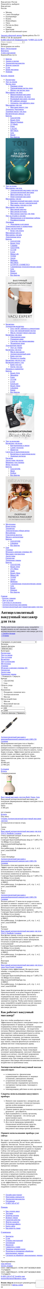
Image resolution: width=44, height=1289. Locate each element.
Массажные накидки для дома (22, 214)
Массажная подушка (18, 211)
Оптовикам (10, 1201)
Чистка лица (11, 84)
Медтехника (10, 524)
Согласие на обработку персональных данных (24, 1255)
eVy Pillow (14, 569)
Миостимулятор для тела (20, 195)
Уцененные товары (13, 560)
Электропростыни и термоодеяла (19, 226)
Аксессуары (10, 556)
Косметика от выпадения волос (22, 454)
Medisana (13, 260)
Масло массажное (17, 352)
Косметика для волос (14, 443)
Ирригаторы (11, 526)
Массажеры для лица (14, 92)
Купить (4, 771)
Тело (5, 688)
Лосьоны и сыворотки (14, 369)
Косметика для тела (13, 350)
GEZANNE (14, 248)
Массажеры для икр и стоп (21, 205)
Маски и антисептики (14, 537)
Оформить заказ (19, 1278)
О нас (8, 67)
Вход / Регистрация (8, 49)
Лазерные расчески (18, 456)
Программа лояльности (15, 1197)
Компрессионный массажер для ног (24, 201)
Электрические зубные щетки (18, 531)
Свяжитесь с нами (13, 1247)
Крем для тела (16, 356)
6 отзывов (5, 769)
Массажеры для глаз (14, 105)
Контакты (9, 1236)
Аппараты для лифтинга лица (22, 103)
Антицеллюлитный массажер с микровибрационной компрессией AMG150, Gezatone (19, 739)
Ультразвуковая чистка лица (21, 88)
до (2, 711)
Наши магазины (12, 70)
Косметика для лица (14, 335)
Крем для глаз (15, 365)
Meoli (12, 471)
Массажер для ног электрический (23, 203)
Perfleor (13, 473)
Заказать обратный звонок (11, 35)
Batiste (12, 390)
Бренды (9, 59)
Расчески (9, 458)
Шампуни (14, 450)
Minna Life (14, 254)
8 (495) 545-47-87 (12, 1203)
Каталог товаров (7, 76)
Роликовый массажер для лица (22, 99)
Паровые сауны (16, 86)
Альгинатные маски (14, 345)
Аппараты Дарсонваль (15, 109)
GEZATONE (15, 118)
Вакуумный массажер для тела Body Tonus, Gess (20, 797)
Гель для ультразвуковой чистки (23, 331)
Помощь (9, 72)
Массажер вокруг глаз (19, 107)
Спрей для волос (17, 448)
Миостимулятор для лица (20, 97)
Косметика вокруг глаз (15, 362)
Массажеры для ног (13, 199)
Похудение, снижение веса (14, 692)
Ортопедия (10, 558)
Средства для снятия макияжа (22, 341)
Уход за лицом (11, 82)
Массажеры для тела (14, 188)
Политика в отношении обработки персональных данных (19, 1252)
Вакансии (9, 1245)
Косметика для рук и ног (15, 360)
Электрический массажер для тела (24, 190)
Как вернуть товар (13, 1228)
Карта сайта (10, 1226)
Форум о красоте (12, 65)
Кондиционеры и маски (19, 445)
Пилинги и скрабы (17, 358)
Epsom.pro (14, 384)
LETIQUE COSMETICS (20, 265)
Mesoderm (14, 375)
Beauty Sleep (15, 386)
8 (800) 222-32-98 (35, 40)
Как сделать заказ (13, 1211)
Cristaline (13, 245)
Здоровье (9, 550)
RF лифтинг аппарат (18, 101)
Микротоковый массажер (20, 95)
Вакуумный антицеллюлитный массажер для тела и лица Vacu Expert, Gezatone (22, 966)
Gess (12, 133)
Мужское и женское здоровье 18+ (19, 552)
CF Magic (14, 124)
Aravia (12, 258)
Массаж (6, 697)
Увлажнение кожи (17, 343)
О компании (6, 1232)
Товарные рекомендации (15, 1249)
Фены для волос (12, 465)
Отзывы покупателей (14, 1240)
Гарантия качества (13, 1220)
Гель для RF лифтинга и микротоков (25, 328)
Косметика (10, 324)
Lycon (12, 252)
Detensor (13, 273)
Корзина (10, 1278)
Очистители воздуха (14, 535)
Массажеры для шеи (14, 235)
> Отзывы (5, 636)
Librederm (14, 388)
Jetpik (12, 571)
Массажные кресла (13, 233)
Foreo (12, 126)
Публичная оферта (13, 1224)
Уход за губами (16, 348)
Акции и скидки (12, 61)
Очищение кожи (16, 339)
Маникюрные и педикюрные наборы (25, 218)
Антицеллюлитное (11, 694)
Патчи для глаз (16, 367)
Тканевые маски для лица (16, 111)
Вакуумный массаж (11, 704)
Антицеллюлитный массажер (22, 192)
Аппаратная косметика (15, 326)
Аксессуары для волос (14, 460)
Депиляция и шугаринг (19, 224)
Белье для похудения (14, 228)
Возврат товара (12, 1218)
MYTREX (14, 131)
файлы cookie (17, 1285)
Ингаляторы (10, 533)
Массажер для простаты (15, 554)
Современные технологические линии (25, 267)
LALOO (13, 128)
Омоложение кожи (17, 337)
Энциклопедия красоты (15, 63)
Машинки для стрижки (15, 462)
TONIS (13, 256)
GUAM (13, 250)
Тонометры (10, 528)
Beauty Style (15, 120)
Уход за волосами (12, 441)
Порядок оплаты (12, 1215)
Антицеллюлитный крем (20, 354)
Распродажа (10, 80)
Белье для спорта (17, 231)
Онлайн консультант (14, 1195)
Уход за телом (11, 186)
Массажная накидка (18, 209)
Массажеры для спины (15, 207)
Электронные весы (13, 237)
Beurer (12, 135)
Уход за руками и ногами (16, 216)
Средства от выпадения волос (18, 452)
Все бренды (15, 137)
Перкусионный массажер (20, 197)
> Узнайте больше (8, 633)
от (2, 708)
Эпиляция (10, 222)
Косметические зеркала (15, 114)
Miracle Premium (16, 122)
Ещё (7, 548)
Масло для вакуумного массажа (23, 333)
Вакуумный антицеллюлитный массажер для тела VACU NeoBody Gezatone (21, 832)
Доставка (9, 1213)
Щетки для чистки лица (19, 90)
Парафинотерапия (17, 220)
